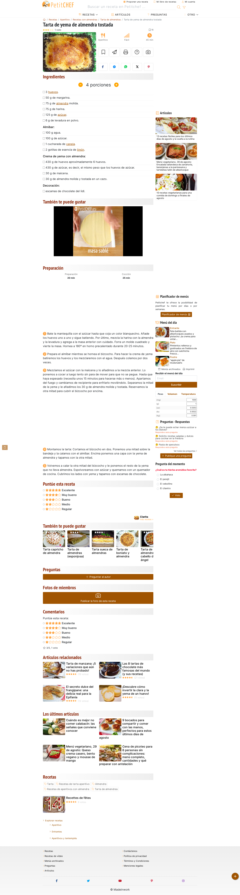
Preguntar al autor (100, 576)
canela (70, 144)
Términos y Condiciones (136, 861)
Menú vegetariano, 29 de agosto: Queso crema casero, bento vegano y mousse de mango (81, 753)
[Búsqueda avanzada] (184, 7)
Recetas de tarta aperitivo (74, 784)
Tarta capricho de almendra (53, 551)
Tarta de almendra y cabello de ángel (148, 555)
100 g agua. (53, 132)
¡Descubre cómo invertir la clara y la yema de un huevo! (135, 690)
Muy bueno (69, 495)
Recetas (88, 14)
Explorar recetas (53, 820)
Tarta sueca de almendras (102, 551)
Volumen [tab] (172, 394)
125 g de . (56, 114)
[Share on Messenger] (114, 67)
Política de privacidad (135, 856)
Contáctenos (130, 851)
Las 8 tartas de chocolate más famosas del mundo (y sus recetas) (136, 669)
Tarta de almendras (106, 789)
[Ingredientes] (5, 447)
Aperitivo (56, 825)
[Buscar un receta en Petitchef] (179, 7)
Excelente (68, 490)
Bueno (65, 499)
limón (80, 149)
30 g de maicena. (57, 173)
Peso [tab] (160, 394)
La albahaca (166, 474)
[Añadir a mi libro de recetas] (103, 52)
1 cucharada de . (61, 144)
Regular (66, 509)
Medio (65, 504)
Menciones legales (133, 865)
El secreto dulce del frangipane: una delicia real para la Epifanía (79, 692)
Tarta (50, 784)
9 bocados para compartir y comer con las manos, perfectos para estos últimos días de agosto (125, 728)
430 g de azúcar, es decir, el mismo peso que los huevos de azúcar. (90, 167)
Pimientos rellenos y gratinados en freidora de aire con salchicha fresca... (183, 349)
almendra (62, 103)
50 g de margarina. (58, 97)
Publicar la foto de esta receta (98, 601)
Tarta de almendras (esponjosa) (75, 553)
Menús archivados (170, 369)
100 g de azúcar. (56, 138)
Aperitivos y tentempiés (64, 838)
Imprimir (190, 369)
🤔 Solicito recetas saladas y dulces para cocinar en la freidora (174, 437)
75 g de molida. (62, 103)
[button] (47, 52)
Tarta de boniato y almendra (122, 553)
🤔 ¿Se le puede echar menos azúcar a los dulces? (175, 428)
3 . (52, 92)
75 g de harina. (55, 109)
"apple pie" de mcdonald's (177, 361)
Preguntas (158, 14)
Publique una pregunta (177, 455)
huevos (53, 92)
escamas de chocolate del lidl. (65, 191)
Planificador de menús (175, 314)
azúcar (62, 114)
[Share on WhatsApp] (126, 67)
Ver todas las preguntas (184, 451)
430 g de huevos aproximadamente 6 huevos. (76, 162)
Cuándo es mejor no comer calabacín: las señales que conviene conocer (81, 725)
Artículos (122, 14)
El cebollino (166, 483)
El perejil (164, 479)
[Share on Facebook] (103, 67)
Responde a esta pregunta (166, 432)
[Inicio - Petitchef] (44, 19)
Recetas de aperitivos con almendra (68, 789)
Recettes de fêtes (78, 798)
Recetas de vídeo (54, 856)
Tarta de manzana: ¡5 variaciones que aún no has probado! (81, 667)
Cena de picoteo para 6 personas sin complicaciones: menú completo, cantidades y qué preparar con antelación (125, 755)
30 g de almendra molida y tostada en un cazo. (76, 179)
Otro (191, 14)
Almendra (100, 784)
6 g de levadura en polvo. (62, 120)
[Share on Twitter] (137, 67)
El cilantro (165, 488)
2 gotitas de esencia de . (65, 149)
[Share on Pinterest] (148, 67)
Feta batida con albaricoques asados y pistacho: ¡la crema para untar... (182, 335)
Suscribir (176, 384)
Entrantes (57, 831)
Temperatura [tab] (188, 394)
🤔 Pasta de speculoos (167, 444)
